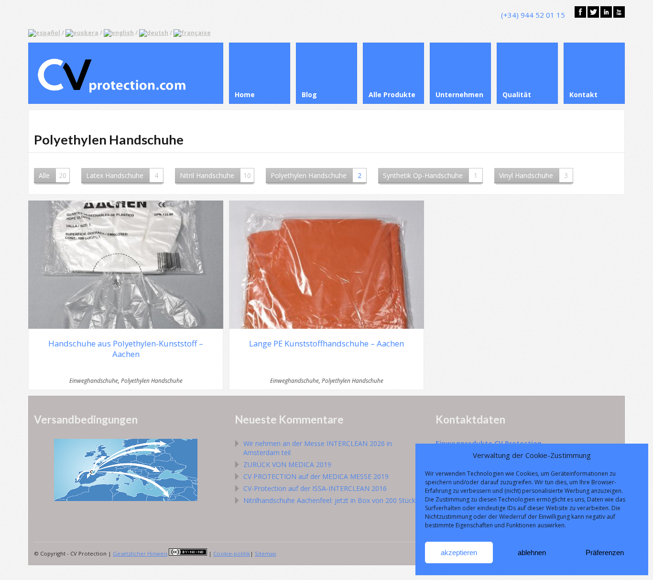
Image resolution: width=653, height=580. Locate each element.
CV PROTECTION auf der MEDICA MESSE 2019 (316, 476)
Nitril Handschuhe (215, 175)
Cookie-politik (231, 553)
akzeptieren (459, 552)
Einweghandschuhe (93, 380)
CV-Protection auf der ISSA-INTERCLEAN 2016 (315, 488)
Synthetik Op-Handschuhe (430, 175)
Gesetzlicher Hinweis (140, 553)
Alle (52, 175)
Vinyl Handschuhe (533, 175)
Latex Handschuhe (122, 175)
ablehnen (532, 552)
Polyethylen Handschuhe (316, 175)
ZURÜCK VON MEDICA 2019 (287, 464)
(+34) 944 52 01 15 (533, 15)
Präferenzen (605, 552)
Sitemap (265, 553)
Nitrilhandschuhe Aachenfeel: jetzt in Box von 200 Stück (329, 500)
